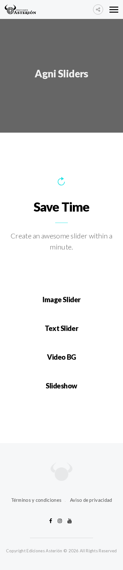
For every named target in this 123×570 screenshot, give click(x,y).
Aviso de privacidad (91, 500)
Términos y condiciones (36, 500)
